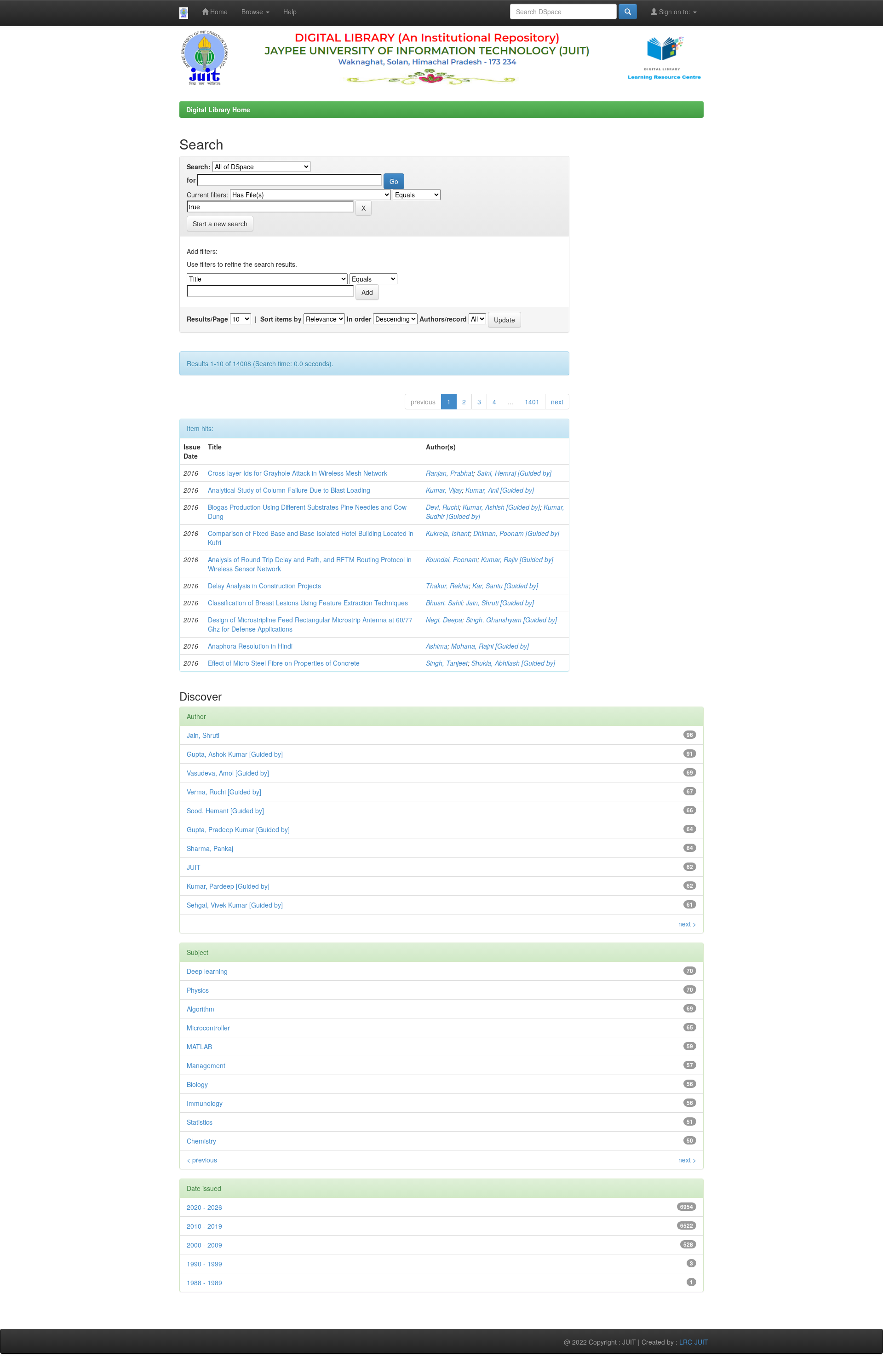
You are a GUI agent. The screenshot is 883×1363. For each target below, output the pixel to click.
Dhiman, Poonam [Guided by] (516, 533)
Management (206, 1065)
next (557, 401)
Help (290, 11)
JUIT (194, 867)
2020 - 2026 (204, 1207)
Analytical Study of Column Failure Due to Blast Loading (289, 490)
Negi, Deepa (444, 619)
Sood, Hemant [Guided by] (225, 810)
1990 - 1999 (204, 1263)
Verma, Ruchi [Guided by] (224, 791)
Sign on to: (674, 11)
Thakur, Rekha (447, 585)
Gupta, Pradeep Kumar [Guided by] (238, 829)
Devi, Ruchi (442, 507)
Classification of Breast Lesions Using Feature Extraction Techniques (308, 602)
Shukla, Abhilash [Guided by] (513, 662)
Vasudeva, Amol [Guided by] (228, 772)
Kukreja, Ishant (448, 533)
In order (359, 318)
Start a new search (220, 223)
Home (218, 11)
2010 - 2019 (204, 1226)
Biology (197, 1084)
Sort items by (281, 318)
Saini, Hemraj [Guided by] (514, 472)
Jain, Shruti (203, 735)
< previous (202, 1159)
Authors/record (443, 318)
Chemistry (201, 1140)
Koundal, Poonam (451, 559)
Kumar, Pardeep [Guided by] (228, 886)
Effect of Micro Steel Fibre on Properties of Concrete (284, 662)
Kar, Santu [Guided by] (505, 585)
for (191, 179)
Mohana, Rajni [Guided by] (490, 645)
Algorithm (200, 1008)
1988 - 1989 (204, 1282)
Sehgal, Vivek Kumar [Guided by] (235, 904)
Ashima (436, 645)
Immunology (205, 1103)
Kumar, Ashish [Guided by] (501, 507)
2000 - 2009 (204, 1244)
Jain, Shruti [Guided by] (500, 602)
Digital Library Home (218, 109)
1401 (532, 401)
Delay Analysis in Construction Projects (264, 585)
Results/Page (207, 318)
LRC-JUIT (693, 1341)
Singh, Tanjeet (447, 662)
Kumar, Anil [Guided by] (499, 490)
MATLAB (199, 1046)
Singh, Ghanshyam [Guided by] (511, 619)
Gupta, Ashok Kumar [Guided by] (235, 754)
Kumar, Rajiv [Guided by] (517, 559)
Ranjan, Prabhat (449, 472)
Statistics (199, 1122)
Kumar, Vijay (444, 490)
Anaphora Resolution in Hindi (250, 645)
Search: (199, 166)
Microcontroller (208, 1027)
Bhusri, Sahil (444, 602)
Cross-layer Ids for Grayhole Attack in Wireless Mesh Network (297, 472)
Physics (198, 990)
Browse (253, 11)
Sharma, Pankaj (210, 848)
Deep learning (207, 971)
